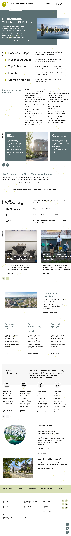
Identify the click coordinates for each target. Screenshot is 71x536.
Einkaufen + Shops (7, 518)
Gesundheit (5, 507)
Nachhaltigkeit (32, 488)
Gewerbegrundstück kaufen (50, 312)
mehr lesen (10, 273)
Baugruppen (5, 501)
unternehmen (23, 3)
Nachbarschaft (6, 510)
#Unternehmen (6, 41)
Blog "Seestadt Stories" (47, 488)
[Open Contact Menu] (67, 524)
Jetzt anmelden (42, 453)
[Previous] (3, 165)
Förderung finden (58, 411)
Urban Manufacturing (28, 505)
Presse (60, 488)
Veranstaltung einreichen (48, 511)
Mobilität (21, 488)
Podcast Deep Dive (47, 510)
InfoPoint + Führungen (7, 517)
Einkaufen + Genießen (7, 505)
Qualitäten (7, 353)
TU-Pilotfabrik (56, 111)
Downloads (45, 506)
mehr (64, 200)
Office (25, 507)
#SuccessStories (27, 41)
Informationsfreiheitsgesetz (28, 531)
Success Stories (55, 353)
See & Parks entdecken (43, 411)
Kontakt (5, 531)
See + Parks (5, 502)
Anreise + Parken (6, 516)
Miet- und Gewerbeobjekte (45, 468)
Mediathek (45, 507)
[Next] (7, 165)
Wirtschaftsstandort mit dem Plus (30, 501)
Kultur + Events (6, 506)
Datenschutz (10, 531)
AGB (21, 531)
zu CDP (53, 158)
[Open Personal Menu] (67, 532)
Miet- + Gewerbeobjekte (28, 502)
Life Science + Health (28, 506)
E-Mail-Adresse (43, 449)
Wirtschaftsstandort (8, 488)
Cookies (48, 531)
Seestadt (12, 3)
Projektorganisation (33, 353)
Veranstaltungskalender (48, 502)
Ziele (25, 517)
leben (17, 3)
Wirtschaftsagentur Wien (34, 113)
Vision (25, 516)
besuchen (30, 3)
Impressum (16, 531)
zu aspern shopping (11, 158)
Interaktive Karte (46, 501)
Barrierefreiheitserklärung (40, 531)
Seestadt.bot (45, 505)
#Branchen (16, 41)
